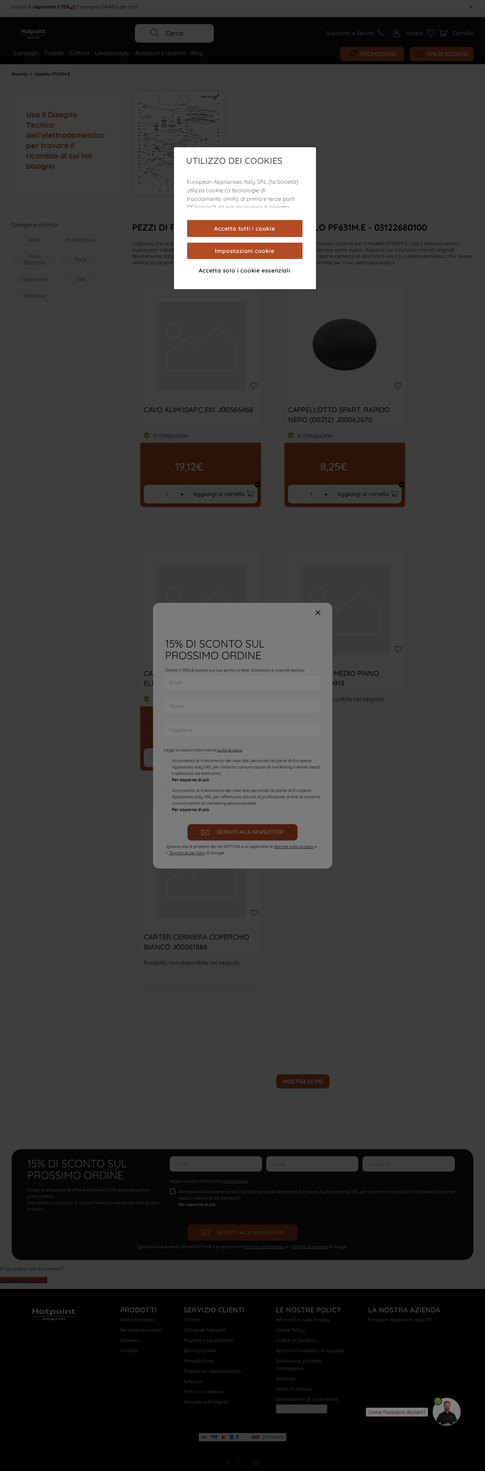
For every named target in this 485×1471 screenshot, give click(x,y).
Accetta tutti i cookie (244, 228)
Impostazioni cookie (244, 250)
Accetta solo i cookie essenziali (244, 270)
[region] (245, 218)
